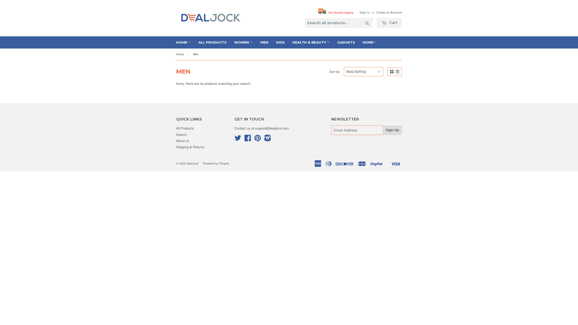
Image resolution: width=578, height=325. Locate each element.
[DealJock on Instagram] (267, 139)
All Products (212, 42)
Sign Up (392, 130)
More (368, 42)
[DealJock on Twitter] (237, 139)
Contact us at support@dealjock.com (261, 128)
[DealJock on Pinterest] (257, 139)
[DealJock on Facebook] (247, 139)
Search (181, 134)
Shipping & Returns (190, 146)
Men (264, 42)
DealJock (192, 163)
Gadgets (346, 42)
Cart (392, 23)
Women (242, 42)
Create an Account (389, 12)
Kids (280, 42)
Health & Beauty (309, 42)
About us (182, 140)
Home (182, 42)
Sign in (365, 12)
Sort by (334, 71)
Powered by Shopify (216, 163)
